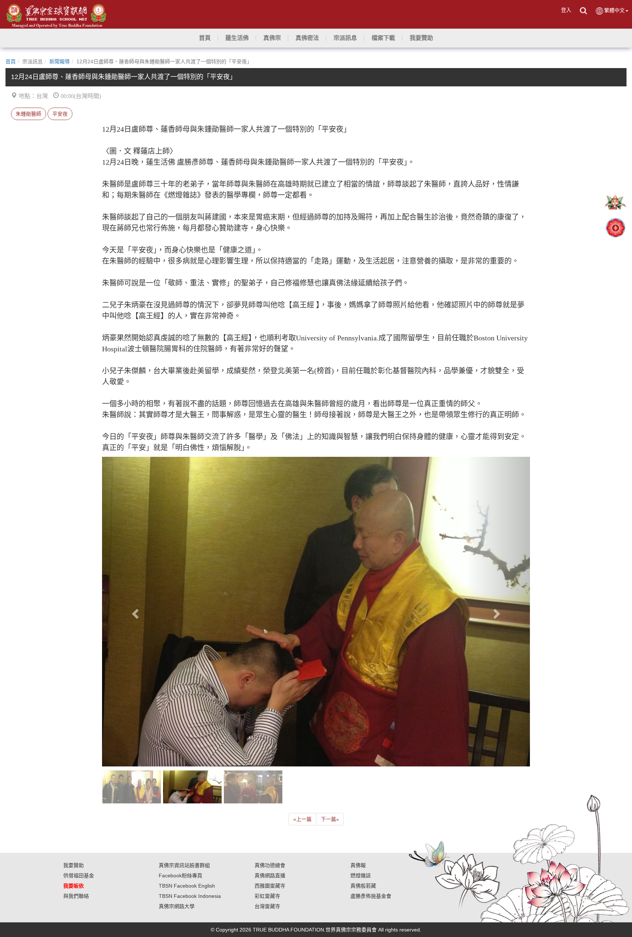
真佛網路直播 (270, 875)
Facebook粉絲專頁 (180, 875)
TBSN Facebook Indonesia (190, 896)
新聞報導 (59, 61)
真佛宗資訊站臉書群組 (184, 865)
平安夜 (60, 114)
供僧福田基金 (78, 875)
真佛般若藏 (363, 886)
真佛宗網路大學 (177, 906)
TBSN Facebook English (187, 886)
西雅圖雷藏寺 (270, 886)
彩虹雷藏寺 (267, 896)
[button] (237, 38)
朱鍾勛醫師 (28, 114)
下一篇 (330, 819)
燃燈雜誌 (360, 875)
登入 (566, 10)
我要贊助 (73, 865)
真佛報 (358, 865)
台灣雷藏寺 (267, 906)
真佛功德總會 (270, 865)
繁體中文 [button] (614, 10)
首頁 (10, 61)
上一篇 (302, 819)
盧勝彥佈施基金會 (370, 896)
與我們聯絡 (76, 896)
